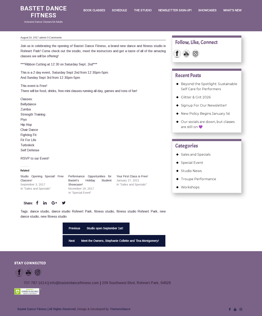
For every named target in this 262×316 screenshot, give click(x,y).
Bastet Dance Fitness (43, 12)
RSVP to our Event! (34, 158)
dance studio (39, 211)
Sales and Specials (195, 154)
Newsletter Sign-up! (175, 10)
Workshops (190, 187)
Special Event (192, 163)
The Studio (143, 10)
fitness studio (104, 211)
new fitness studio (54, 216)
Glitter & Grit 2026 (196, 97)
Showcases (207, 10)
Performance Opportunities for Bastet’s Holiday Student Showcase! (90, 180)
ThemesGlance (119, 309)
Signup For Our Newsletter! (204, 105)
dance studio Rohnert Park (72, 211)
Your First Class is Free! (132, 176)
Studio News (191, 171)
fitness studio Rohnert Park (137, 211)
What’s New (232, 10)
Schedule (119, 10)
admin (42, 37)
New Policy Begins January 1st (205, 114)
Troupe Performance (198, 179)
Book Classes (94, 10)
